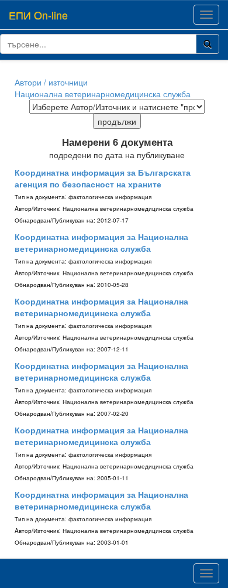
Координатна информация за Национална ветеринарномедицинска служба (101, 242)
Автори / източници (51, 82)
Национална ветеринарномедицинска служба (103, 94)
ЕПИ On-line (38, 14)
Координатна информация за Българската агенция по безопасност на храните (103, 178)
